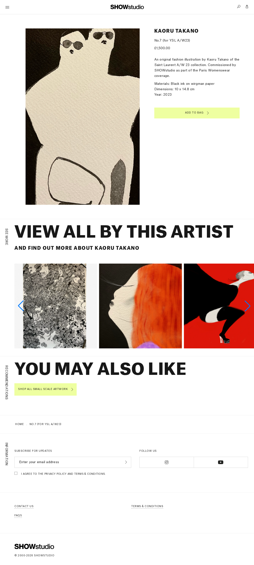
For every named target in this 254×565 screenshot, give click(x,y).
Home (19, 424)
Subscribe (125, 462)
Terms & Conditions (147, 506)
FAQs (18, 515)
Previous (30, 116)
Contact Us (23, 506)
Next (127, 116)
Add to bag (194, 113)
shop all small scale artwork (43, 389)
